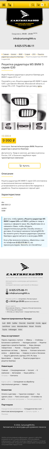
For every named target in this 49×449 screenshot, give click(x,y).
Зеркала (24, 350)
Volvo (20, 329)
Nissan (31, 326)
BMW (9, 323)
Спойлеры (39, 340)
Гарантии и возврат (27, 394)
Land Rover (6, 326)
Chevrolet (22, 323)
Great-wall (30, 323)
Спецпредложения (17, 370)
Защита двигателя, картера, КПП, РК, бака (20, 356)
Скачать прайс (31, 411)
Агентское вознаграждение (12, 411)
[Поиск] (33, 4)
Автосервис (16, 373)
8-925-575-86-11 (24, 46)
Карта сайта (6, 382)
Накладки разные (29, 342)
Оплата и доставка (8, 394)
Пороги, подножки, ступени (12, 340)
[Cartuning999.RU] (25, 13)
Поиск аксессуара (22, 397)
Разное (17, 348)
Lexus (14, 326)
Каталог (31, 370)
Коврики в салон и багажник (34, 353)
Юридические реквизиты (11, 409)
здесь (39, 86)
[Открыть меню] (4, 4)
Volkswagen (13, 329)
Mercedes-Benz (22, 326)
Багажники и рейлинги (10, 342)
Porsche (38, 326)
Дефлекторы (15, 353)
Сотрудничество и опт (33, 409)
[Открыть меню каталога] (10, 4)
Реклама (4, 414)
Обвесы (29, 340)
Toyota (4, 329)
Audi (3, 323)
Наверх (25, 384)
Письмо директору (34, 399)
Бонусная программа (16, 399)
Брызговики (6, 358)
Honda (38, 323)
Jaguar (44, 323)
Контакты (14, 375)
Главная (4, 370)
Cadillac (14, 323)
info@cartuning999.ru (24, 38)
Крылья (17, 358)
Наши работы (29, 373)
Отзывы (4, 375)
